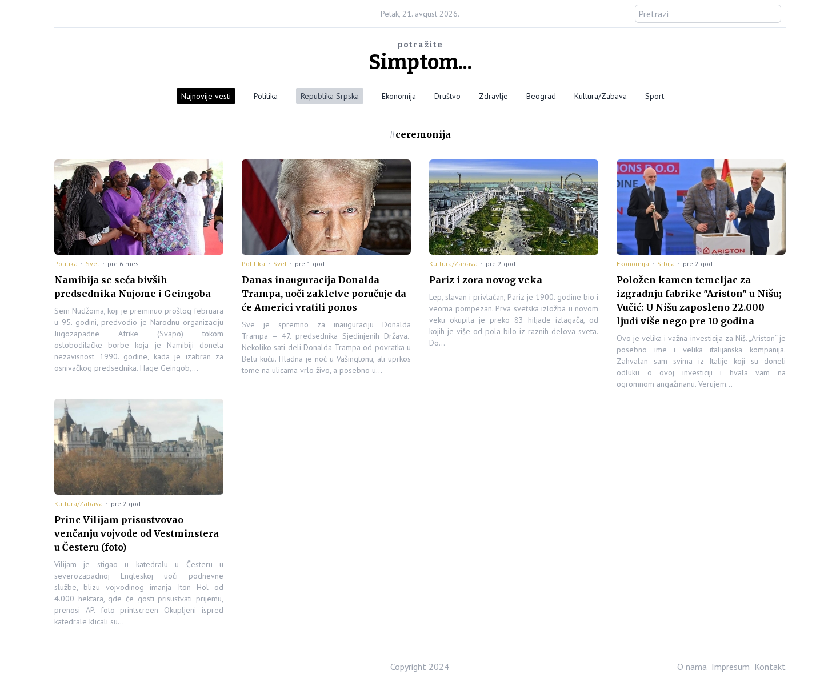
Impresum (730, 666)
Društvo (447, 96)
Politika (266, 96)
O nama (692, 666)
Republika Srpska (330, 96)
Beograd (541, 96)
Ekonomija (399, 96)
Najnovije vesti (206, 96)
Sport (654, 96)
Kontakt (770, 666)
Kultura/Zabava (600, 96)
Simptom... (420, 62)
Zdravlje (493, 96)
